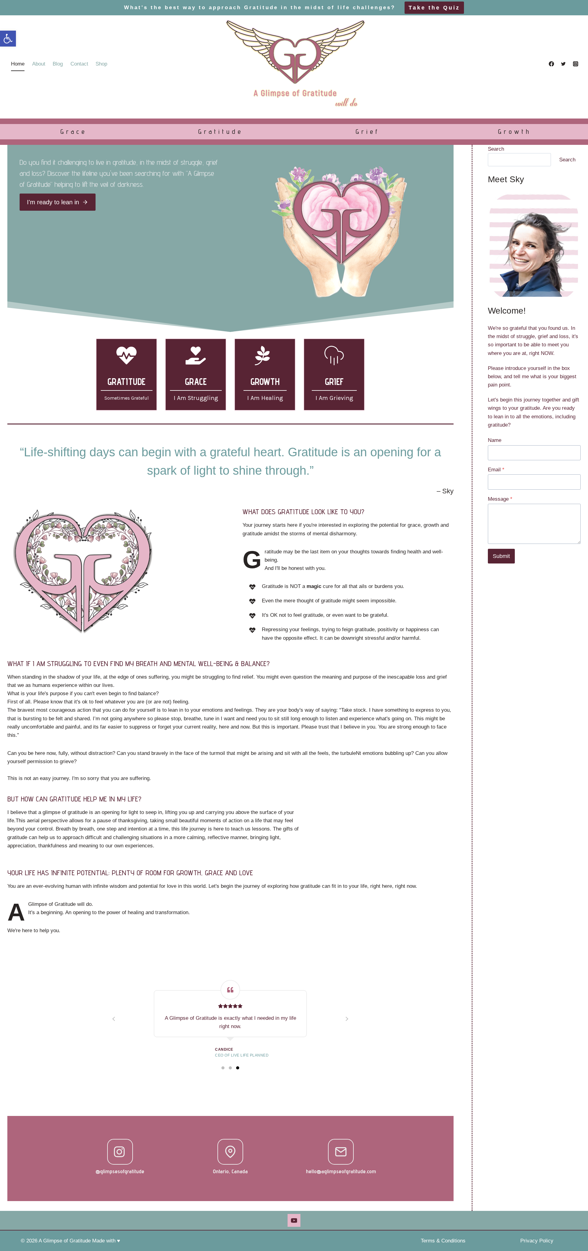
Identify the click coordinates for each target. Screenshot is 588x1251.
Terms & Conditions (443, 1241)
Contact (79, 64)
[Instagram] (575, 64)
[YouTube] (294, 1220)
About (38, 64)
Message (500, 499)
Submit (501, 556)
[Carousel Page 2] (230, 1068)
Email (496, 470)
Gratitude (220, 131)
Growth (514, 131)
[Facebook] (551, 64)
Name (494, 440)
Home (17, 64)
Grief (368, 131)
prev (114, 1019)
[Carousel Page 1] (223, 1068)
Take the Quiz (434, 8)
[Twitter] (563, 64)
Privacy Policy (536, 1241)
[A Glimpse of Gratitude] (294, 63)
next (346, 1019)
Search (496, 149)
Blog (58, 64)
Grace (73, 131)
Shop (101, 64)
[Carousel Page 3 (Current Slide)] (237, 1068)
